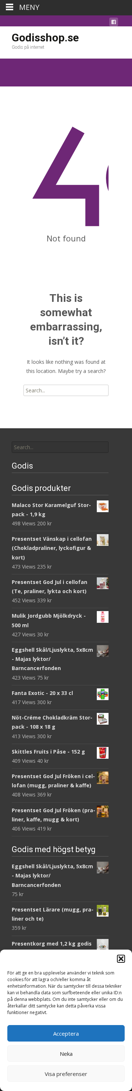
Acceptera (66, 1033)
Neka (66, 1053)
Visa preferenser (66, 1073)
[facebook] (113, 23)
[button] (121, 958)
